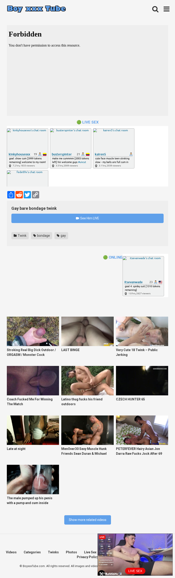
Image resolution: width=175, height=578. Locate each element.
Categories (32, 552)
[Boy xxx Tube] (36, 9)
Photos (71, 552)
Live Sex (90, 552)
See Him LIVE (89, 218)
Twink (21, 235)
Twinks (53, 552)
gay (63, 235)
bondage (43, 235)
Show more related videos (87, 520)
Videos (11, 552)
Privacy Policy (87, 557)
